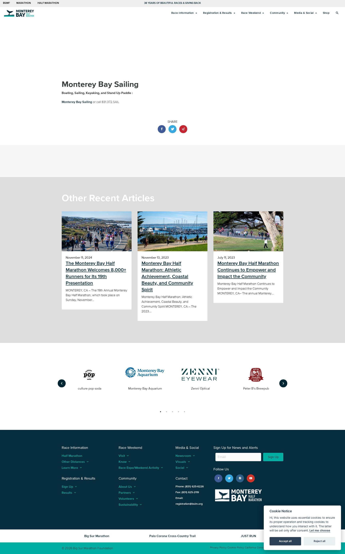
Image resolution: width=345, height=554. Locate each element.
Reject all (319, 541)
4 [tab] (178, 412)
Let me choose (319, 530)
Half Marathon (48, 2)
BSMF (6, 2)
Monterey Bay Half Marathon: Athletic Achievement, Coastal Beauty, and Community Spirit (167, 276)
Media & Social (304, 12)
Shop (326, 12)
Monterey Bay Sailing (77, 102)
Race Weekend (251, 12)
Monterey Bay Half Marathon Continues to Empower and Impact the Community (248, 270)
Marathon (23, 2)
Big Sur (19, 13)
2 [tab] (167, 412)
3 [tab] (172, 412)
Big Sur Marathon (96, 536)
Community (278, 12)
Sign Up (273, 457)
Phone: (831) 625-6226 (189, 486)
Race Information (183, 12)
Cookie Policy (235, 547)
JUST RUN (248, 536)
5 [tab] (184, 412)
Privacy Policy (218, 547)
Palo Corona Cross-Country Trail (172, 536)
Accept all (285, 541)
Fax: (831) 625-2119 (187, 492)
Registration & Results (218, 12)
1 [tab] (161, 412)
